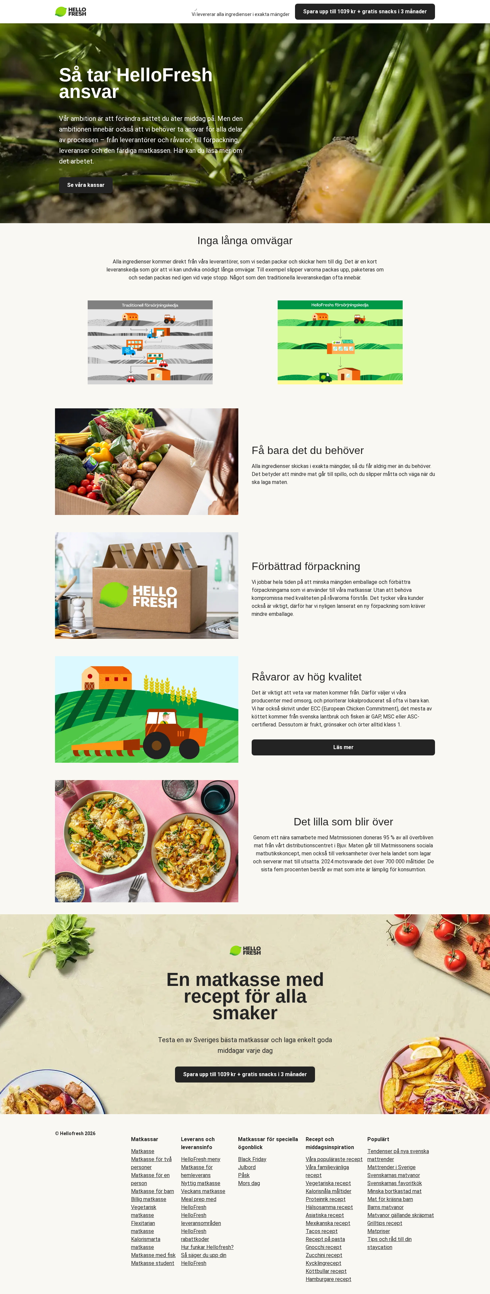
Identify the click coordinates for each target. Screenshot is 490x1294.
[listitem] (150, 341)
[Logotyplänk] (245, 954)
